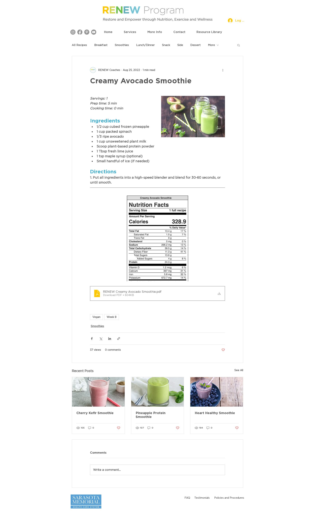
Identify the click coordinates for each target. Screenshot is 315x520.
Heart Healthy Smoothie (215, 413)
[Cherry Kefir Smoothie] (98, 392)
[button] (130, 32)
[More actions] (223, 70)
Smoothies (122, 45)
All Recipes (79, 45)
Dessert (195, 45)
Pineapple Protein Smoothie (151, 415)
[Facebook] (79, 32)
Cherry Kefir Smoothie (95, 413)
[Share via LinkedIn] (109, 338)
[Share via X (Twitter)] (100, 338)
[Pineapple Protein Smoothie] (157, 392)
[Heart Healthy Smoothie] (216, 392)
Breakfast (101, 45)
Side (180, 45)
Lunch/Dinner (145, 45)
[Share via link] (118, 338)
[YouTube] (93, 32)
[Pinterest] (86, 32)
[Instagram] (72, 32)
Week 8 (111, 316)
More (211, 45)
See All (238, 370)
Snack (166, 45)
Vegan (96, 316)
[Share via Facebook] (92, 338)
